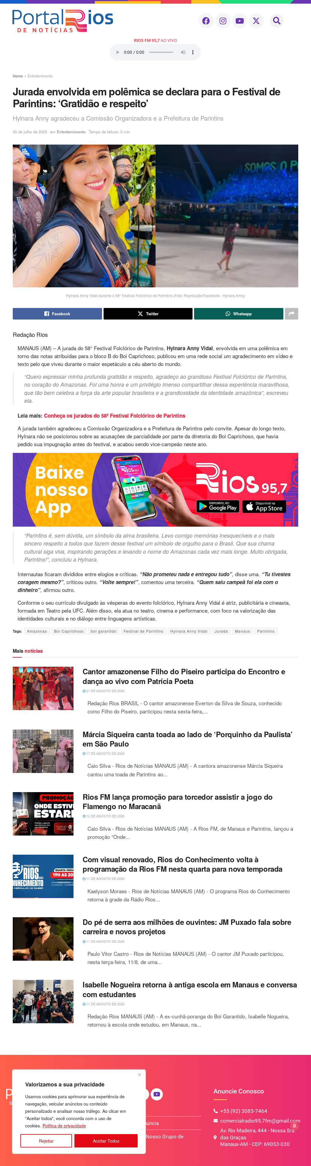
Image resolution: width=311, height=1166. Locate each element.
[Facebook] (206, 20)
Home (18, 75)
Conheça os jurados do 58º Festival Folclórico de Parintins (114, 415)
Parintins (266, 631)
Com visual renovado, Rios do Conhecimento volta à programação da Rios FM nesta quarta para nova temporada (182, 864)
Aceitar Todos (106, 1141)
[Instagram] (223, 20)
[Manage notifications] (294, 1126)
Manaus (242, 631)
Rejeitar (46, 1141)
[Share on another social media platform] (291, 314)
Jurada (221, 631)
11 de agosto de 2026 (105, 878)
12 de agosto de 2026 (105, 815)
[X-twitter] (256, 20)
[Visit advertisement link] (155, 490)
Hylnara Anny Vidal (189, 631)
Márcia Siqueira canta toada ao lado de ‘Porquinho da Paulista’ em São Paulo (187, 739)
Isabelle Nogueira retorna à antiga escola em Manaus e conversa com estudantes (190, 989)
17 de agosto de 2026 (105, 753)
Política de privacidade (64, 1126)
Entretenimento (40, 75)
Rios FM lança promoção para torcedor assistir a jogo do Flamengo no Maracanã (178, 801)
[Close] (139, 1074)
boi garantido (104, 631)
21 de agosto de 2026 (105, 690)
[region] (79, 1111)
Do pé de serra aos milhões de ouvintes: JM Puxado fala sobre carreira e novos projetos (187, 926)
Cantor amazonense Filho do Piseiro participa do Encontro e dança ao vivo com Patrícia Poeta (184, 676)
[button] (277, 21)
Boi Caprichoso (69, 631)
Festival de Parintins (143, 631)
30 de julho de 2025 (30, 132)
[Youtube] (239, 20)
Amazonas (37, 631)
